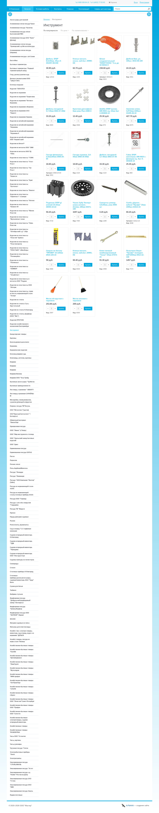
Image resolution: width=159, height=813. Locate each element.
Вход (136, 2)
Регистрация (144, 2)
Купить (61, 73)
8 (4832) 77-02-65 (98, 2)
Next (149, 14)
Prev (10, 14)
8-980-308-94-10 (83, 2)
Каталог (46, 19)
